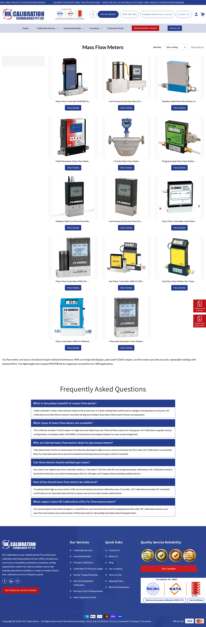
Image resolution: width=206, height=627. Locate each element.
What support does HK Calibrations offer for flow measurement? (74, 501)
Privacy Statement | (120, 621)
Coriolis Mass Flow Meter (126, 161)
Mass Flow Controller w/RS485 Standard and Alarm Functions (73, 101)
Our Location (169, 568)
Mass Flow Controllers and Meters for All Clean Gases (179, 221)
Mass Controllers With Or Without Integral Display (73, 341)
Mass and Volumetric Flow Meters (126, 341)
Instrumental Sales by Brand (20, 590)
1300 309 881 (129, 14)
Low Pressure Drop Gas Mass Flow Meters (126, 221)
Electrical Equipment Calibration (83, 583)
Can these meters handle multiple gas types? (61, 462)
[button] (93, 14)
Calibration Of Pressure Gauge (88, 568)
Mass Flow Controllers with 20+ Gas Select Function (73, 281)
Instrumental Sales (82, 556)
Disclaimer (146, 621)
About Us (113, 556)
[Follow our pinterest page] (17, 581)
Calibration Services (83, 550)
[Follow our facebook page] (4, 581)
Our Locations (115, 568)
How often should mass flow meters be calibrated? (65, 482)
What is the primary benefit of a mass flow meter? (65, 403)
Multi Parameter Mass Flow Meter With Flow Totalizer (73, 161)
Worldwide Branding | (74, 621)
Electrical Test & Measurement (88, 591)
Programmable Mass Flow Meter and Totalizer (179, 161)
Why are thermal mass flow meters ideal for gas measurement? (73, 442)
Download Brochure (200, 324)
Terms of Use (115, 574)
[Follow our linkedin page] (11, 581)
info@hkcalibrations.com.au (157, 14)
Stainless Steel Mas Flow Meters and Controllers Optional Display (179, 101)
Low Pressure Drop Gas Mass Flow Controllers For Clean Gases (126, 101)
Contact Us (183, 14)
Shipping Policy (116, 581)
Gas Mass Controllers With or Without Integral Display (126, 281)
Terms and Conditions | (98, 621)
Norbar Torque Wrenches (85, 574)
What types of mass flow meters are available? (63, 422)
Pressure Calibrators (83, 562)
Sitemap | (136, 621)
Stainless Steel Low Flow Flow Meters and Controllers (73, 221)
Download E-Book (200, 309)
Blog (111, 562)
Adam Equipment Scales (84, 597)
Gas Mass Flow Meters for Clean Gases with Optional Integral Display (179, 281)
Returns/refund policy (119, 587)
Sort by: (157, 47)
